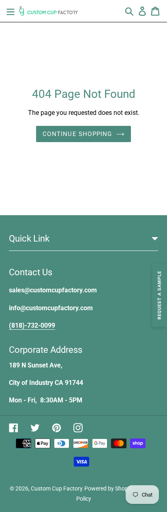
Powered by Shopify (109, 488)
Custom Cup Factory (57, 488)
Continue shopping (77, 134)
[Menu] (10, 11)
